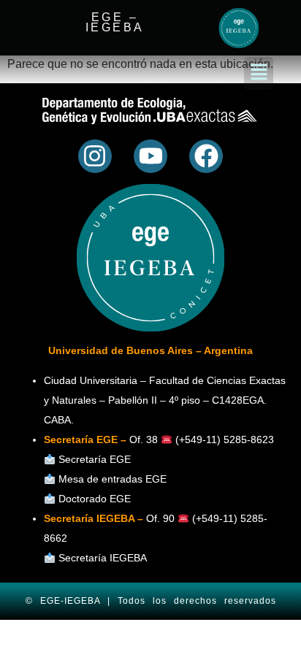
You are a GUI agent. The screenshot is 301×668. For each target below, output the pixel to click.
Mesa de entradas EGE (112, 479)
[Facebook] (206, 156)
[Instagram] (95, 156)
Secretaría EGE (94, 459)
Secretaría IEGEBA (101, 558)
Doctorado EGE (95, 498)
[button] (258, 73)
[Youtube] (150, 156)
